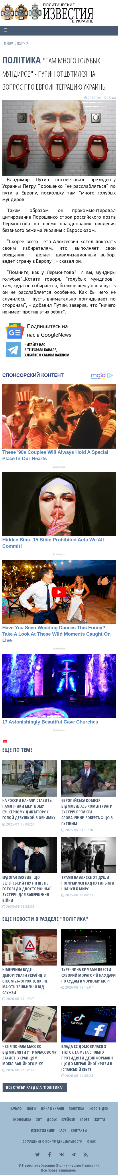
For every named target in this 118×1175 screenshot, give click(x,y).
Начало (16, 1108)
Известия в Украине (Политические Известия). (61, 1165)
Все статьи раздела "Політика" (34, 1087)
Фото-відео (98, 1108)
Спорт (85, 1119)
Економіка (22, 1119)
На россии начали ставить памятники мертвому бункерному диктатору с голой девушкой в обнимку (29, 809)
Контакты (79, 1130)
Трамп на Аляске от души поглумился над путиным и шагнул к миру (87, 882)
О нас (91, 1141)
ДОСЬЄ (52, 1119)
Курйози (68, 1119)
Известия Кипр (43, 1130)
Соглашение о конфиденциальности (52, 1141)
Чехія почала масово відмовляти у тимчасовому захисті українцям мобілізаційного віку (29, 1055)
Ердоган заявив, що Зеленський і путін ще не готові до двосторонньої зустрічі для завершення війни (27, 888)
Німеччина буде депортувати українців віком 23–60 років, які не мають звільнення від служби (25, 981)
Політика (21, 60)
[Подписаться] (39, 330)
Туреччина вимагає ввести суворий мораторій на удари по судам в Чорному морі (88, 975)
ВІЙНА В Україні (52, 1108)
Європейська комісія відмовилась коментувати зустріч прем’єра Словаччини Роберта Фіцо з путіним (87, 812)
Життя (99, 1119)
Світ (39, 1119)
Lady (62, 1130)
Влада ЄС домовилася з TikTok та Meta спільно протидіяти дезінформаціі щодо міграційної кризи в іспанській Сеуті (87, 1058)
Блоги (31, 1108)
